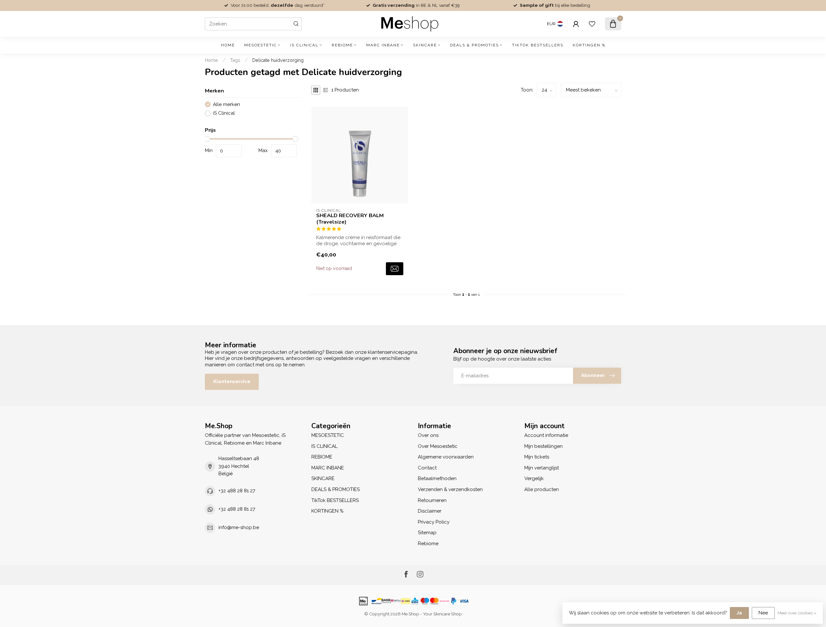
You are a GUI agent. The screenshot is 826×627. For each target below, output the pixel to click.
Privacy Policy (433, 522)
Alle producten (541, 489)
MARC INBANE (383, 45)
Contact (427, 468)
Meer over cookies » (797, 612)
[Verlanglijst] (592, 23)
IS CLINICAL (304, 45)
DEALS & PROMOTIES (474, 45)
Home (228, 45)
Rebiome (428, 543)
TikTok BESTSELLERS (537, 45)
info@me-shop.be (238, 527)
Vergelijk (534, 478)
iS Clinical (224, 113)
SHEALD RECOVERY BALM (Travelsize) (350, 218)
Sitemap (427, 532)
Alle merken (226, 104)
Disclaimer (429, 511)
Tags (235, 60)
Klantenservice (231, 381)
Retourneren (432, 500)
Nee (763, 613)
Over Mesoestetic (438, 446)
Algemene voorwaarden (446, 457)
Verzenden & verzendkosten (450, 489)
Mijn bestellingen (543, 446)
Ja (739, 613)
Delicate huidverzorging (278, 60)
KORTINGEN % (589, 45)
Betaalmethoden (437, 478)
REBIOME (342, 45)
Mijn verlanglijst (541, 468)
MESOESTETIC (260, 45)
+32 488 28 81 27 (236, 491)
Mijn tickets (536, 457)
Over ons (428, 435)
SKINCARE (425, 45)
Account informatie (546, 435)
